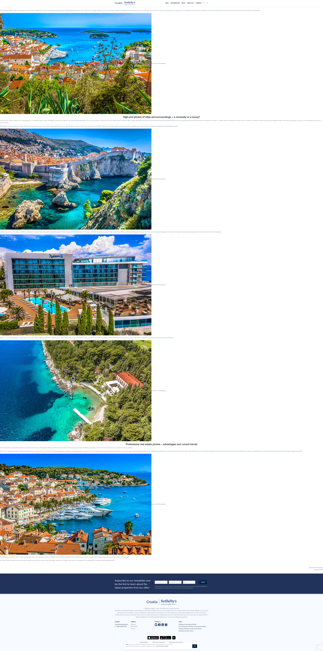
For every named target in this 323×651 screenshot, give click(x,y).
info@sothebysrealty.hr (121, 624)
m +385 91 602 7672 (121, 626)
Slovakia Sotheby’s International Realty (190, 628)
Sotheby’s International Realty (187, 624)
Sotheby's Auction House (186, 631)
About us (190, 3)
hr (207, 3)
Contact (199, 3)
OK (194, 646)
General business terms (176, 642)
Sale (167, 3)
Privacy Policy (144, 642)
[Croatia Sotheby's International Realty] (125, 3)
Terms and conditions (158, 642)
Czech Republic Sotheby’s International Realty (192, 626)
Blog (183, 3)
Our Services (175, 3)
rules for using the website (162, 646)
